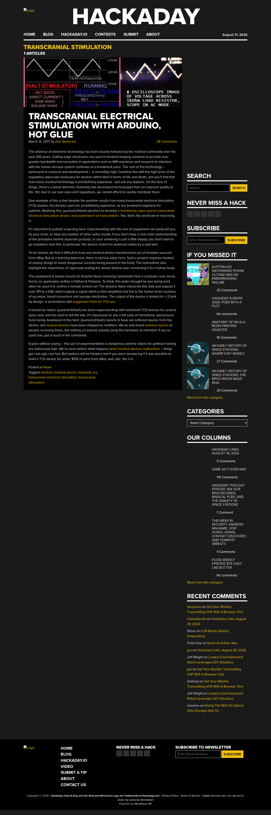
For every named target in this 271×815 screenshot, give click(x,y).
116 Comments (227, 477)
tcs (95, 372)
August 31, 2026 (234, 35)
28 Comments (166, 141)
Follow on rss (211, 214)
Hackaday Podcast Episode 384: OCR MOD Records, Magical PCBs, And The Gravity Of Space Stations (228, 495)
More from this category (205, 398)
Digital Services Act (214, 795)
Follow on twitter (197, 214)
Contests (105, 34)
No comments (226, 314)
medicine (85, 372)
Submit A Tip (74, 772)
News (47, 367)
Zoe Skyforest (65, 141)
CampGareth (196, 619)
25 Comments (226, 290)
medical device (65, 372)
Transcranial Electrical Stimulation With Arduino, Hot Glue (95, 125)
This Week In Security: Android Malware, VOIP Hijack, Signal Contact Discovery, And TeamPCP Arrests (229, 532)
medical (46, 372)
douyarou (194, 607)
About (153, 34)
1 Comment (224, 512)
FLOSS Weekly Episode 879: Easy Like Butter (227, 564)
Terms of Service (190, 795)
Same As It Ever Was (229, 469)
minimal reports (156, 325)
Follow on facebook (190, 214)
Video (67, 766)
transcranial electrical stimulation (53, 377)
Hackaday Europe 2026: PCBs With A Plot (227, 302)
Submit (131, 34)
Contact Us (73, 784)
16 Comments (226, 337)
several (51, 325)
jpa (189, 650)
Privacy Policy (170, 795)
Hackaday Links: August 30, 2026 (225, 451)
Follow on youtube (204, 214)
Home (29, 34)
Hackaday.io (74, 34)
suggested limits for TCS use (94, 302)
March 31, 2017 (39, 141)
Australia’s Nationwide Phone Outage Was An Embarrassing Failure (228, 274)
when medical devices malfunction (134, 349)
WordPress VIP (143, 803)
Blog (48, 34)
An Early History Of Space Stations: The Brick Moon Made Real (229, 377)
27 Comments (226, 361)
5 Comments (225, 461)
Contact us (218, 214)
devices (64, 325)
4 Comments (225, 552)
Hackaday (136, 17)
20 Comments (226, 390)
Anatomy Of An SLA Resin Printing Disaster (228, 326)
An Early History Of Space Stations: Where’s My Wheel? (229, 349)
